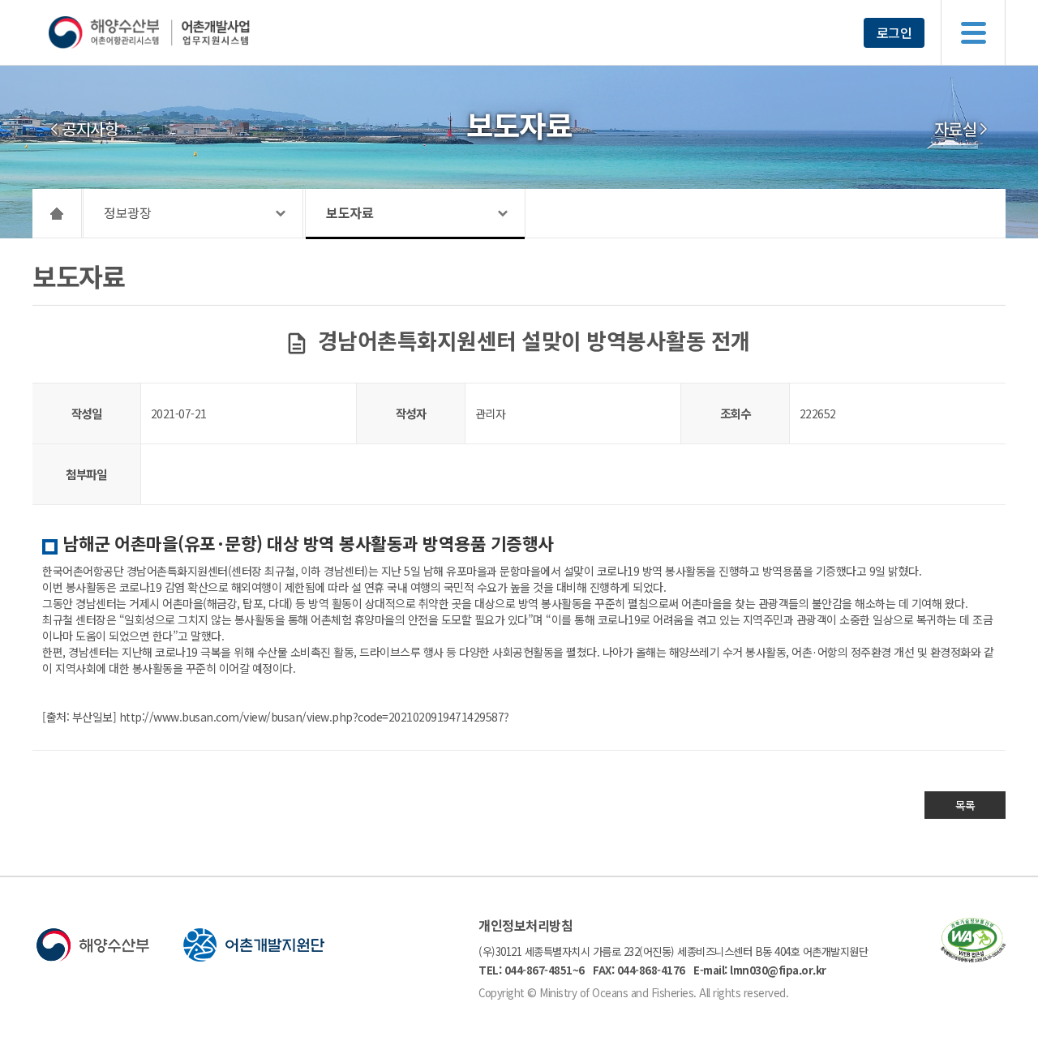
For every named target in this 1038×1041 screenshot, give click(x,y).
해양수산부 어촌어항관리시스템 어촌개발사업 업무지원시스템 (180, 32)
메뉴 (973, 32)
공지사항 (90, 129)
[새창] (973, 957)
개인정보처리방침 (525, 925)
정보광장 (127, 212)
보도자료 (349, 212)
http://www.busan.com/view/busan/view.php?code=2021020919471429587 (311, 717)
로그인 (894, 32)
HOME (57, 213)
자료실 (955, 129)
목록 (965, 805)
